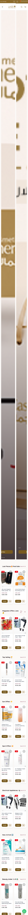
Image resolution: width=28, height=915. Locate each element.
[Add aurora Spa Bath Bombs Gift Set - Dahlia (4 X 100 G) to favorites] (10, 618)
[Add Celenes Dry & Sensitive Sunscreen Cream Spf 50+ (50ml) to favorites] (10, 707)
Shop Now (14, 552)
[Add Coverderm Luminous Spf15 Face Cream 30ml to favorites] (24, 707)
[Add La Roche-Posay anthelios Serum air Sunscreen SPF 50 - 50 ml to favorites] (24, 840)
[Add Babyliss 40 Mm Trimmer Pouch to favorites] (24, 795)
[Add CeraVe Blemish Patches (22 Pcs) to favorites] (10, 840)
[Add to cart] (10, 601)
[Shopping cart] (24, 911)
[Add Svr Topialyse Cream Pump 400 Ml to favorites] (24, 751)
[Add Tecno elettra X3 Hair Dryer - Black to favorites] (24, 618)
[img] (7, 578)
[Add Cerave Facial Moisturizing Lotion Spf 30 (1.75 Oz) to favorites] (24, 662)
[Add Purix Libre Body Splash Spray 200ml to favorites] (24, 884)
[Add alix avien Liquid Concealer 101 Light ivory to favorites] (10, 662)
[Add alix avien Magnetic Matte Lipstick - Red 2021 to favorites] (10, 571)
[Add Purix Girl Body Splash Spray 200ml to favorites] (10, 884)
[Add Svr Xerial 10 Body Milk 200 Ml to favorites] (10, 751)
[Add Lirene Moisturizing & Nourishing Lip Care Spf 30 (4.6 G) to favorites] (24, 571)
